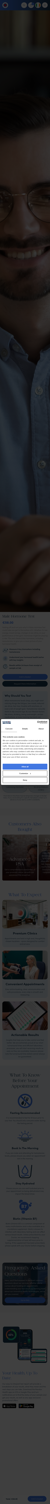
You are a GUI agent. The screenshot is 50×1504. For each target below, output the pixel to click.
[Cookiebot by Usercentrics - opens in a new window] (37, 722)
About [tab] (41, 729)
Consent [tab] (8, 729)
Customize (23, 773)
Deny (25, 780)
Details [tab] (25, 729)
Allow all (25, 767)
